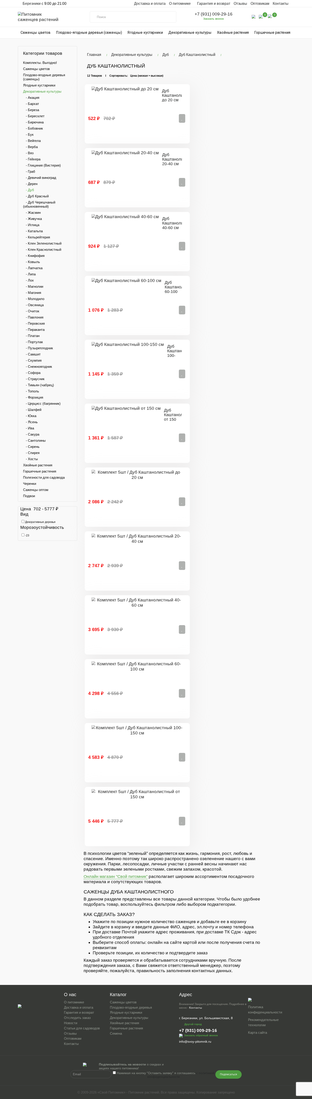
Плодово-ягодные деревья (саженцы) (89, 32)
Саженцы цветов (35, 32)
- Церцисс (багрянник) (42, 403)
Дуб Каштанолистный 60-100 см (181, 289)
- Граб (29, 171)
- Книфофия (34, 256)
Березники (31, 3)
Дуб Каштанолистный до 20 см (178, 95)
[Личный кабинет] (253, 16)
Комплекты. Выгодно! (40, 63)
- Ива (28, 428)
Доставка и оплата (150, 3)
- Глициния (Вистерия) (42, 165)
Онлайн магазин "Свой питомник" (116, 876)
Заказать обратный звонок (201, 1035)
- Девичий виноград (39, 178)
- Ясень (30, 422)
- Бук (28, 134)
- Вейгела (32, 141)
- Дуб (28, 190)
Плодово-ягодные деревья (131, 1007)
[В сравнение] (182, 118)
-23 (26, 535)
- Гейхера (31, 159)
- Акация (31, 97)
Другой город (193, 1024)
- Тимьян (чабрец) (38, 385)
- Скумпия (32, 360)
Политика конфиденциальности (265, 1009)
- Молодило (33, 299)
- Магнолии (33, 286)
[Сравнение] (260, 16)
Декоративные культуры (190, 32)
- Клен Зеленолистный (42, 243)
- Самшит (32, 354)
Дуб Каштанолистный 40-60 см (178, 223)
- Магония (32, 293)
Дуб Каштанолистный (197, 55)
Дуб (165, 55)
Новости (70, 1023)
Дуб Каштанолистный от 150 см (180, 417)
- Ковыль (31, 262)
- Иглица (31, 225)
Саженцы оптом (35, 490)
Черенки (29, 484)
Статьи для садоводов (82, 1028)
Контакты (280, 3)
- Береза (31, 110)
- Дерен (30, 184)
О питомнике (74, 1002)
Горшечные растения (272, 32)
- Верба (30, 147)
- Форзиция (33, 397)
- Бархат (31, 104)
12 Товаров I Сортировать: (107, 75)
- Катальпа (33, 231)
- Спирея (31, 453)
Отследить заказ (77, 1018)
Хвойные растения (233, 32)
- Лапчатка (32, 268)
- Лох (28, 280)
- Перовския (34, 323)
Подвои (29, 496)
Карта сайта (257, 1032)
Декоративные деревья (40, 522)
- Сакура (31, 434)
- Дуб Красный (36, 196)
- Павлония (33, 317)
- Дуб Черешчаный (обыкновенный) (39, 204)
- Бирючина (33, 122)
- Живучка (32, 219)
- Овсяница (33, 305)
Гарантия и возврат (213, 3)
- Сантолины (34, 440)
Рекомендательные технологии (263, 1022)
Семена (116, 1033)
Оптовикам (260, 3)
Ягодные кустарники (145, 32)
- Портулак (33, 342)
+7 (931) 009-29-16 (214, 14)
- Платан (31, 336)
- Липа (29, 274)
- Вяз (28, 153)
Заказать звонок (213, 18)
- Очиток (31, 311)
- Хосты (30, 459)
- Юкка (29, 416)
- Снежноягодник (37, 366)
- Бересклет (34, 116)
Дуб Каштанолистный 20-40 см (178, 159)
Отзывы (240, 3)
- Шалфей (32, 410)
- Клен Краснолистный (42, 249)
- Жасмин (32, 212)
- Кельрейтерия (36, 237)
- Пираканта (34, 330)
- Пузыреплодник (38, 348)
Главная (94, 55)
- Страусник (34, 379)
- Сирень (31, 447)
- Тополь (31, 391)
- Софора (31, 373)
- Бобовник (33, 128)
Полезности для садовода (44, 477)
